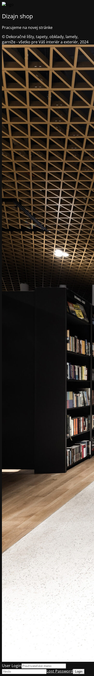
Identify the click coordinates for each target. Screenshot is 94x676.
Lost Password (60, 671)
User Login (11, 665)
